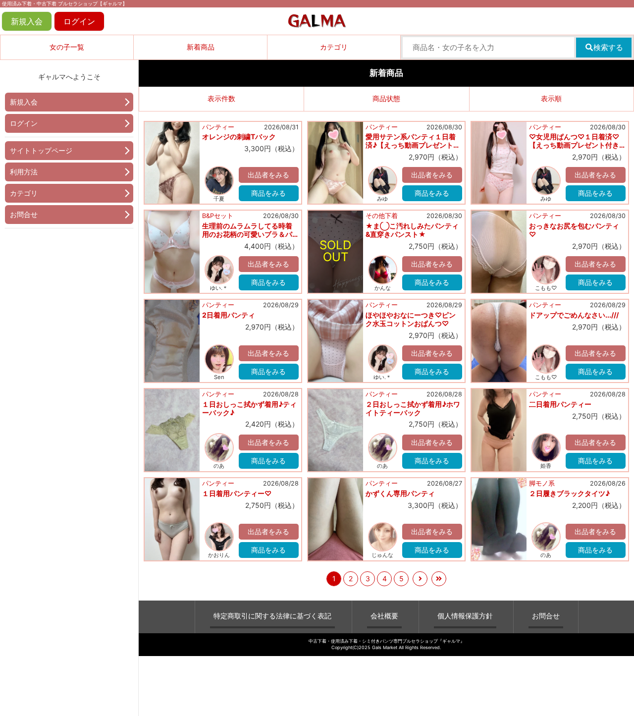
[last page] (439, 579)
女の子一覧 (67, 47)
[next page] (420, 579)
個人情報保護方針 (465, 615)
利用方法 (24, 171)
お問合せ (24, 214)
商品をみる (268, 193)
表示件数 (221, 98)
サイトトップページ (41, 150)
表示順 (551, 98)
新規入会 (27, 21)
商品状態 (386, 98)
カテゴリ (334, 47)
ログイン (79, 21)
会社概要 (384, 615)
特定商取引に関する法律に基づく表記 (272, 615)
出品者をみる (268, 174)
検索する (608, 47)
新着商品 (200, 47)
